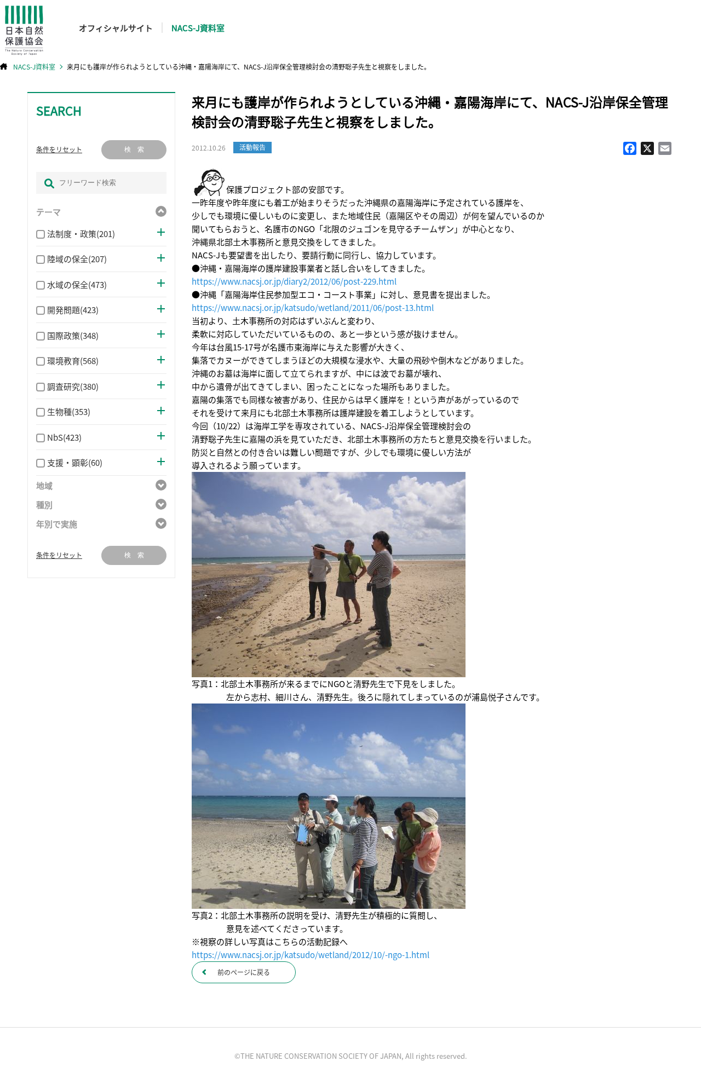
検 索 (134, 149)
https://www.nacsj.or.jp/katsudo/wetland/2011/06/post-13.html (313, 307)
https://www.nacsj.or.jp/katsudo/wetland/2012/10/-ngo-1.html (310, 954)
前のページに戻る (243, 972)
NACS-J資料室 (198, 27)
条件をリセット (59, 149)
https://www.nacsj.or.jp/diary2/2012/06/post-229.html (294, 281)
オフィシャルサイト (116, 27)
